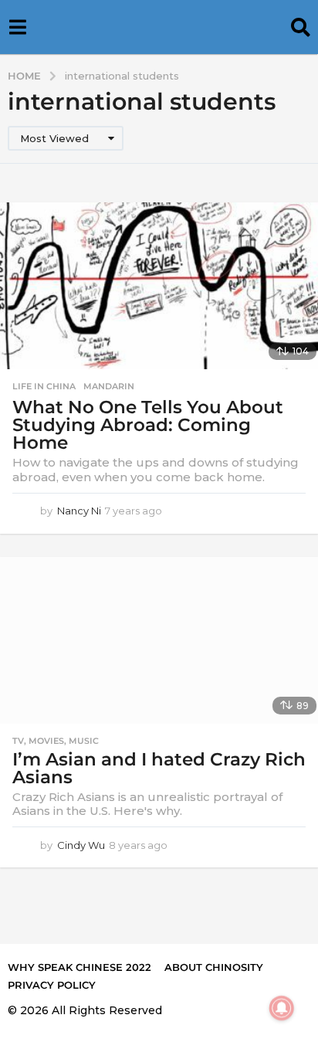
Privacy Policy (52, 985)
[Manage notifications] (281, 1008)
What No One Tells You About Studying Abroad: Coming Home (147, 424)
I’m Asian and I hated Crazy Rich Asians (159, 768)
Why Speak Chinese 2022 (79, 967)
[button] (17, 27)
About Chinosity (213, 967)
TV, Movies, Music (55, 740)
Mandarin (108, 386)
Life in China (44, 386)
